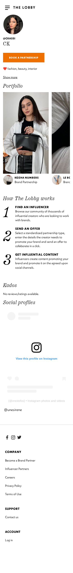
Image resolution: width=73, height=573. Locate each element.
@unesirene (13, 409)
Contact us (11, 517)
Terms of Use (13, 494)
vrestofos (18, 400)
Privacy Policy (13, 486)
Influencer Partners (17, 469)
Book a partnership (23, 57)
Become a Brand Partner (20, 460)
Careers (10, 477)
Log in (9, 540)
